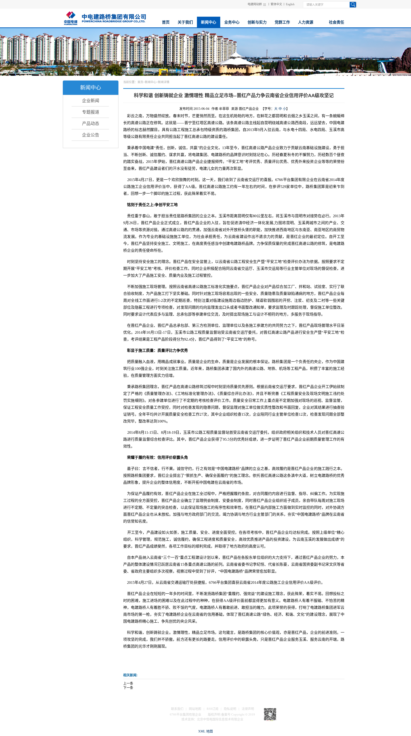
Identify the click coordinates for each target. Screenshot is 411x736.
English (290, 4)
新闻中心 (150, 82)
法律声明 (248, 709)
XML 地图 (205, 731)
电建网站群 (255, 4)
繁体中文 (276, 4)
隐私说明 (230, 709)
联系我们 (177, 709)
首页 (140, 82)
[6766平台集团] (105, 17)
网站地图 (195, 709)
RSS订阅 (212, 709)
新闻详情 (163, 82)
